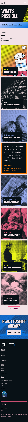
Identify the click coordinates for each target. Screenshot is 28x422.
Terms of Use (4, 408)
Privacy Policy (4, 410)
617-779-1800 (4, 383)
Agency (2, 368)
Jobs (2, 385)
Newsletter (3, 388)
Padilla (9, 416)
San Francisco (4, 360)
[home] (5, 2)
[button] (25, 3)
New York (3, 358)
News (2, 370)
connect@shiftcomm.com (6, 380)
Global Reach (4, 373)
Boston (2, 353)
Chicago (3, 355)
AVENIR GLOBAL (19, 414)
